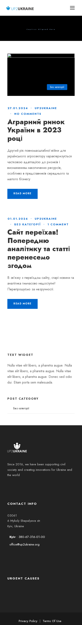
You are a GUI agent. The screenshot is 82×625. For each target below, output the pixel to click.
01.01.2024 (18, 219)
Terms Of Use (52, 621)
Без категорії (57, 87)
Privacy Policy (28, 621)
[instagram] (47, 485)
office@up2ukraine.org (24, 544)
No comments (27, 114)
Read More (22, 193)
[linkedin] (24, 485)
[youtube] (35, 485)
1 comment (58, 224)
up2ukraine (46, 108)
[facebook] (13, 485)
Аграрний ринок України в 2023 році (36, 130)
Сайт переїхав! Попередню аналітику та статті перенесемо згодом (38, 248)
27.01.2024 (18, 108)
